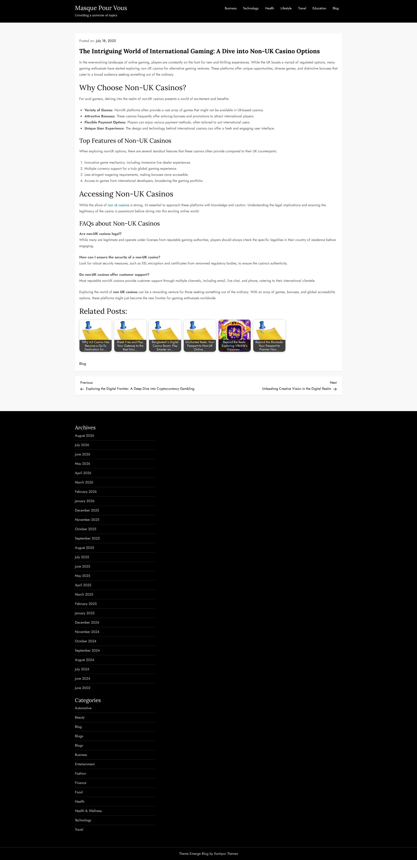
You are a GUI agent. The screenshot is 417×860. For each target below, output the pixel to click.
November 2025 (87, 519)
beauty (79, 717)
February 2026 (86, 491)
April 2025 (83, 585)
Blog (336, 8)
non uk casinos (118, 205)
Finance (80, 782)
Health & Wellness (88, 810)
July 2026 (82, 444)
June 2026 (82, 454)
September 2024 (87, 650)
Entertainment (84, 764)
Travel (302, 8)
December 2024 (87, 622)
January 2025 (84, 613)
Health (269, 8)
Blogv (79, 745)
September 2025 (87, 538)
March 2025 (84, 594)
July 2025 (82, 557)
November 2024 (87, 631)
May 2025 (82, 575)
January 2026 (84, 500)
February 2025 (86, 603)
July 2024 (82, 669)
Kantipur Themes (226, 853)
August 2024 (84, 659)
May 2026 (82, 463)
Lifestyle (286, 8)
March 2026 (84, 482)
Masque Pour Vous (101, 8)
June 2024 (82, 678)
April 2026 (83, 472)
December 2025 (87, 510)
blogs (79, 736)
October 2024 (85, 641)
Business (231, 8)
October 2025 (85, 528)
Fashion (80, 773)
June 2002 (82, 687)
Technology (251, 8)
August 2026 (84, 435)
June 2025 (82, 566)
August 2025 (84, 547)
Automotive (83, 708)
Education (319, 8)
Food (79, 792)
